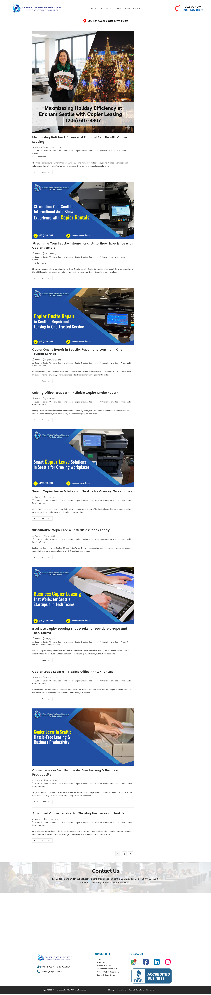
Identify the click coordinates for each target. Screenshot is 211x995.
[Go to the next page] (130, 853)
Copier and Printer (65, 151)
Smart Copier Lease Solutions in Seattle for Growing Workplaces (82, 491)
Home (94, 8)
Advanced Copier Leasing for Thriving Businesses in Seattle (78, 813)
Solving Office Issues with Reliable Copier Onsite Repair (75, 393)
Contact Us (132, 8)
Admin (38, 147)
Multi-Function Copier (50, 644)
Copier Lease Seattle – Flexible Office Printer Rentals (72, 672)
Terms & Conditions (106, 975)
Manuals (101, 962)
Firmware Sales (104, 965)
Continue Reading (43, 171)
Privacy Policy (122, 990)
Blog (99, 959)
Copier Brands (81, 151)
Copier (53, 151)
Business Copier (41, 151)
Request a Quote (111, 8)
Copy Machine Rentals (107, 969)
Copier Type (106, 151)
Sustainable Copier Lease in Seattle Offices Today (71, 530)
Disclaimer (150, 990)
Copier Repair (107, 363)
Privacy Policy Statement (108, 972)
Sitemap (111, 990)
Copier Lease (94, 151)
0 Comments (41, 157)
